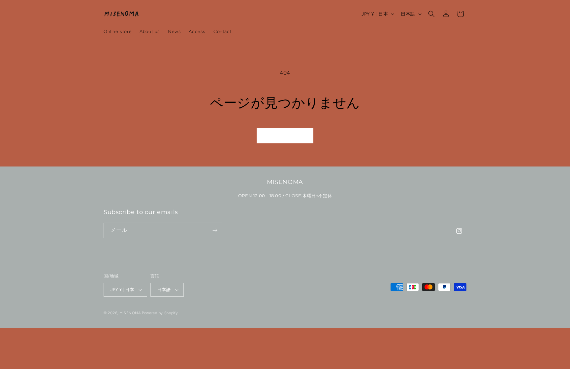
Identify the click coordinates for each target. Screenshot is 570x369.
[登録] (214, 230)
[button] (431, 14)
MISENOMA (130, 313)
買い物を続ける (285, 136)
